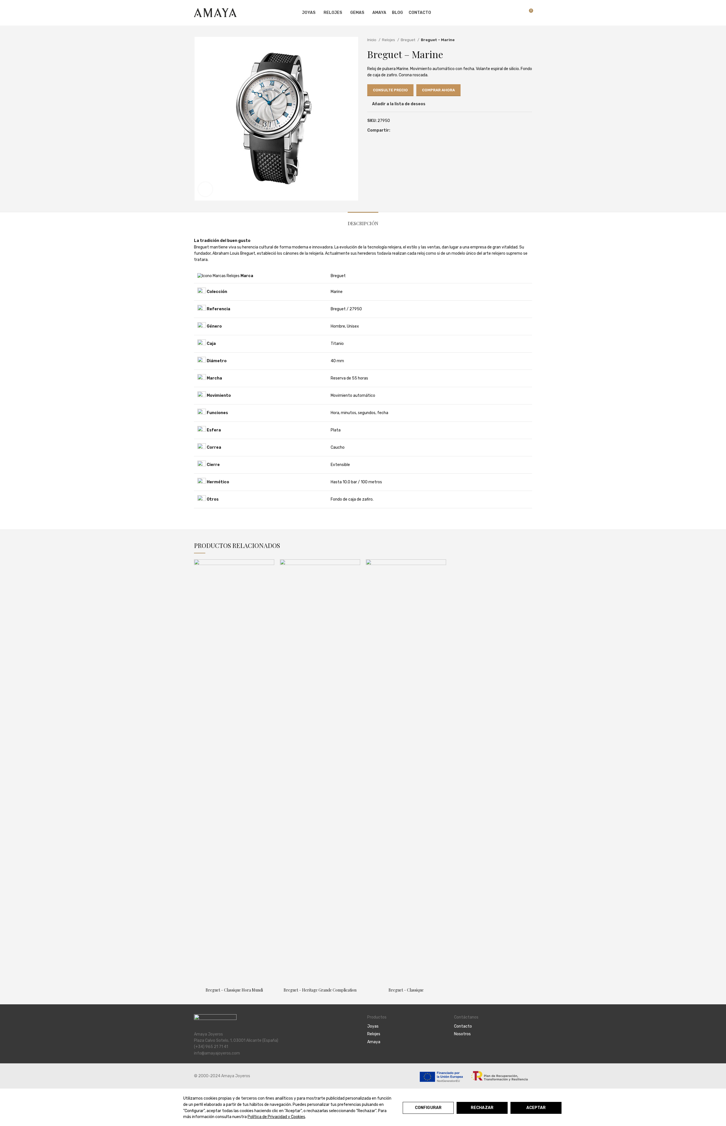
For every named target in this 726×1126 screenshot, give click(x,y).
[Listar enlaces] (406, 1026)
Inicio (372, 40)
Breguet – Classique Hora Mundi (234, 990)
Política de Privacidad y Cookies (276, 1116)
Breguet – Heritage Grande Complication (320, 990)
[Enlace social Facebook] (395, 130)
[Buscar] (508, 12)
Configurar (428, 1107)
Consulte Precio (390, 90)
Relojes (389, 40)
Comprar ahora (438, 90)
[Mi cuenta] (499, 12)
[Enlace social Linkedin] (408, 130)
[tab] (363, 220)
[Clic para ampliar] (205, 189)
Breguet (408, 40)
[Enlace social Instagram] (464, 1049)
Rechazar (482, 1107)
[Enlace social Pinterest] (401, 130)
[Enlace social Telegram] (414, 130)
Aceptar (536, 1107)
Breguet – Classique (406, 990)
